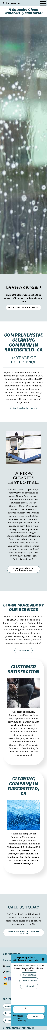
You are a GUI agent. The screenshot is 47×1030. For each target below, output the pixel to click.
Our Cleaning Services (23, 408)
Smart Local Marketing (22, 1018)
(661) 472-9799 (12, 3)
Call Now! (29, 986)
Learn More (23, 650)
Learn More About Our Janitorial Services (23, 932)
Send (35, 1016)
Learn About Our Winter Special (23, 307)
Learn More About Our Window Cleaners (23, 569)
